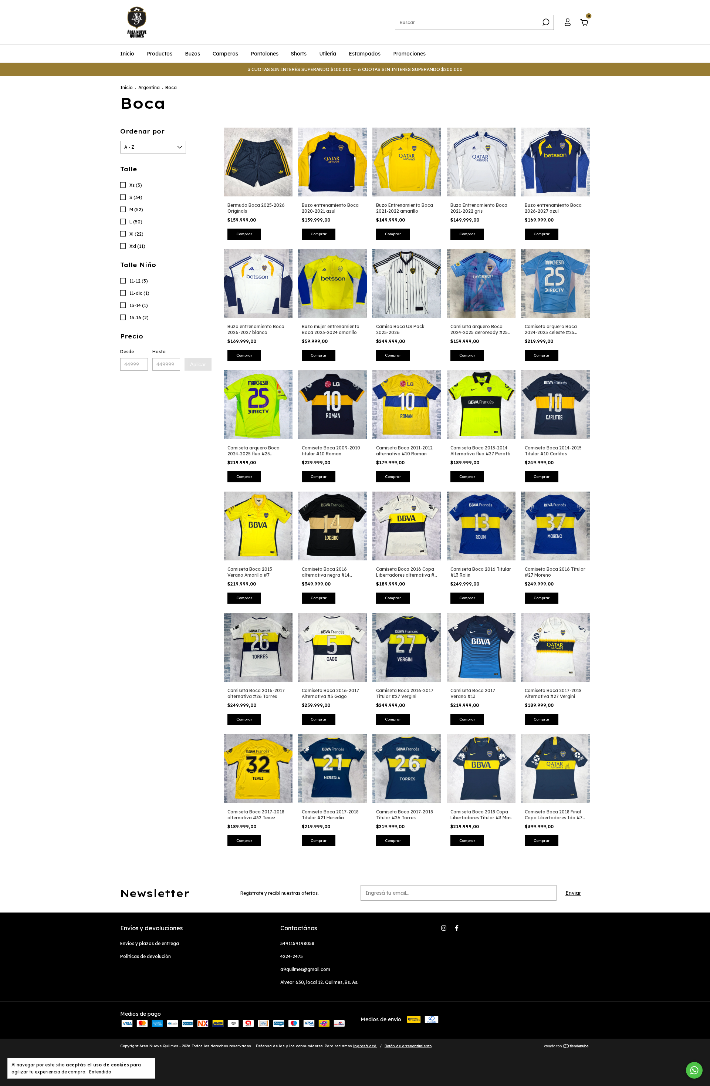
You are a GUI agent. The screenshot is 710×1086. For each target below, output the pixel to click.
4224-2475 (291, 956)
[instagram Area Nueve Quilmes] (444, 928)
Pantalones (264, 53)
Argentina (149, 87)
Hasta (159, 351)
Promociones (409, 53)
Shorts (299, 53)
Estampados (365, 53)
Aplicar (198, 364)
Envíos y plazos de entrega (149, 943)
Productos (159, 53)
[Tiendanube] (567, 1046)
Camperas (225, 53)
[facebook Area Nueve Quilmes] (457, 928)
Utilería (327, 53)
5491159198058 (297, 943)
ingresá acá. (365, 1045)
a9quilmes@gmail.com (305, 969)
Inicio (127, 53)
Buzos (192, 53)
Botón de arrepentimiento (408, 1045)
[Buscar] (545, 22)
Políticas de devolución (145, 956)
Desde (127, 351)
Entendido (100, 1072)
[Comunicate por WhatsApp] (694, 1070)
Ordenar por (142, 131)
